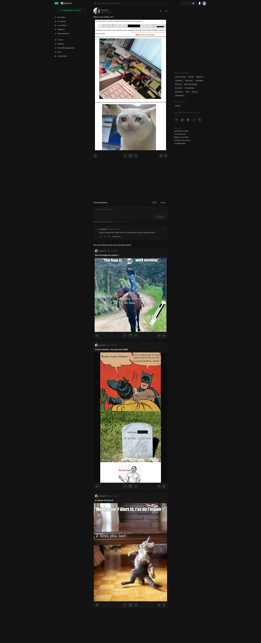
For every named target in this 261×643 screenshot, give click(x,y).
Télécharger (72, 10)
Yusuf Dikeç (190, 88)
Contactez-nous (180, 134)
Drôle (192, 77)
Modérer (61, 44)
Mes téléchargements (66, 48)
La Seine (179, 88)
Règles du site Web (181, 137)
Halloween (180, 95)
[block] (166, 156)
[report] (161, 156)
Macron (200, 77)
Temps (163, 202)
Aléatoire (61, 29)
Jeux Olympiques (191, 84)
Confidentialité (179, 143)
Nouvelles (61, 17)
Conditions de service (182, 140)
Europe (178, 84)
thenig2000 (103, 229)
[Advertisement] (189, 38)
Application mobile (181, 131)
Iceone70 (104, 10)
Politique (179, 80)
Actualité (200, 80)
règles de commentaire (121, 222)
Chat (59, 52)
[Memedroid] (56, 3)
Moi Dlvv (189, 80)
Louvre (195, 92)
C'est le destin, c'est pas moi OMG (111, 349)
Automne (179, 92)
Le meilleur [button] (62, 25)
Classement (62, 56)
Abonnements (63, 33)
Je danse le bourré (104, 500)
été (188, 92)
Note (154, 202)
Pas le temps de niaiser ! (107, 255)
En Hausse (62, 21)
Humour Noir (181, 77)
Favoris (60, 40)
